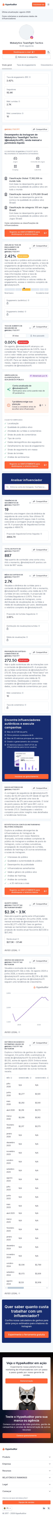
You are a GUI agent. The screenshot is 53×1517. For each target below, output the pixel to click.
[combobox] (28, 487)
